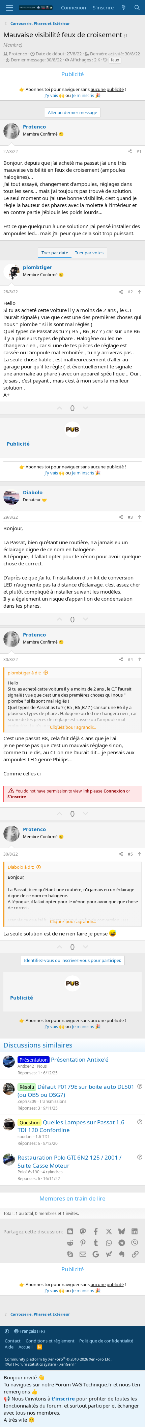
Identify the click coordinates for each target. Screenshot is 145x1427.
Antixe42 (26, 1066)
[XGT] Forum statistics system (40, 1364)
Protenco (18, 54)
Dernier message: (36, 60)
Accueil (25, 1347)
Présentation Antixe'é (80, 1059)
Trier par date (54, 253)
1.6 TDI (42, 1136)
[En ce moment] (123, 7)
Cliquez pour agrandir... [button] (73, 727)
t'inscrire (63, 1398)
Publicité (18, 443)
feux (115, 60)
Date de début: (59, 54)
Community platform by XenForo (58, 1359)
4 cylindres (52, 1172)
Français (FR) (32, 1331)
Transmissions (52, 1101)
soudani (25, 1136)
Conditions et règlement (50, 1341)
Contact (13, 1341)
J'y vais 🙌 (54, 95)
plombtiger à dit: (24, 673)
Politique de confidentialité (106, 1341)
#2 (130, 292)
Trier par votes (89, 253)
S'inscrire (16, 797)
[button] (6, 1331)
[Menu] (9, 7)
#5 (130, 854)
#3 (130, 517)
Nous (42, 1066)
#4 (130, 659)
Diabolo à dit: (21, 867)
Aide (9, 1347)
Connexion (114, 791)
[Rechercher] (137, 7)
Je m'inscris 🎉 (86, 95)
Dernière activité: (115, 54)
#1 (139, 151)
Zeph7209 (27, 1101)
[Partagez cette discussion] (129, 152)
